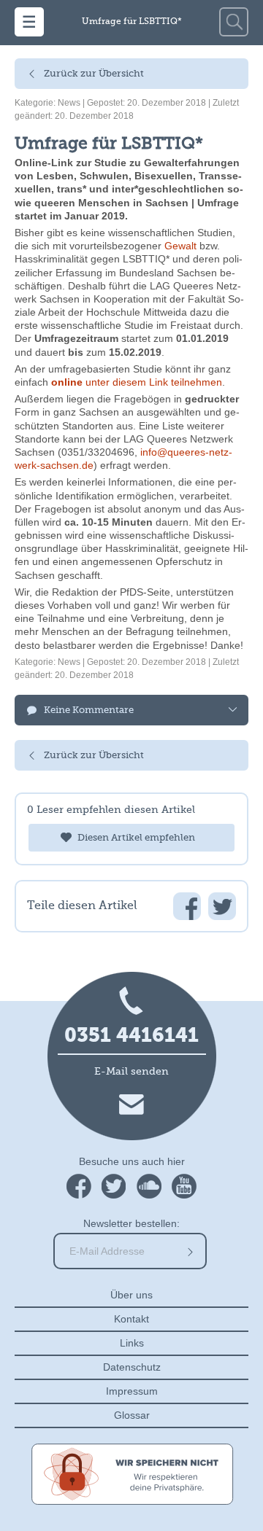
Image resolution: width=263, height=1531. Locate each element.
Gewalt (180, 246)
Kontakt (131, 1319)
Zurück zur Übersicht (94, 74)
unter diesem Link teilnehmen (136, 382)
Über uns (131, 1295)
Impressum (132, 1391)
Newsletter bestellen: (131, 1223)
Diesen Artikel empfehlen (136, 838)
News (69, 103)
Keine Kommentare (89, 710)
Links (132, 1343)
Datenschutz (132, 1367)
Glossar (132, 1415)
